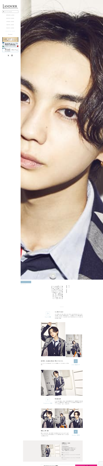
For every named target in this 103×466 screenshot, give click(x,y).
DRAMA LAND (10, 15)
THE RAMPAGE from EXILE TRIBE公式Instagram (71, 458)
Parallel (10, 34)
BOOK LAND (10, 24)
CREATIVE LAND (10, 31)
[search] (4, 12)
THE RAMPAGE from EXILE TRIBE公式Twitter (71, 455)
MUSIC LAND (10, 27)
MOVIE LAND (10, 18)
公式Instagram (66, 452)
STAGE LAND (10, 21)
